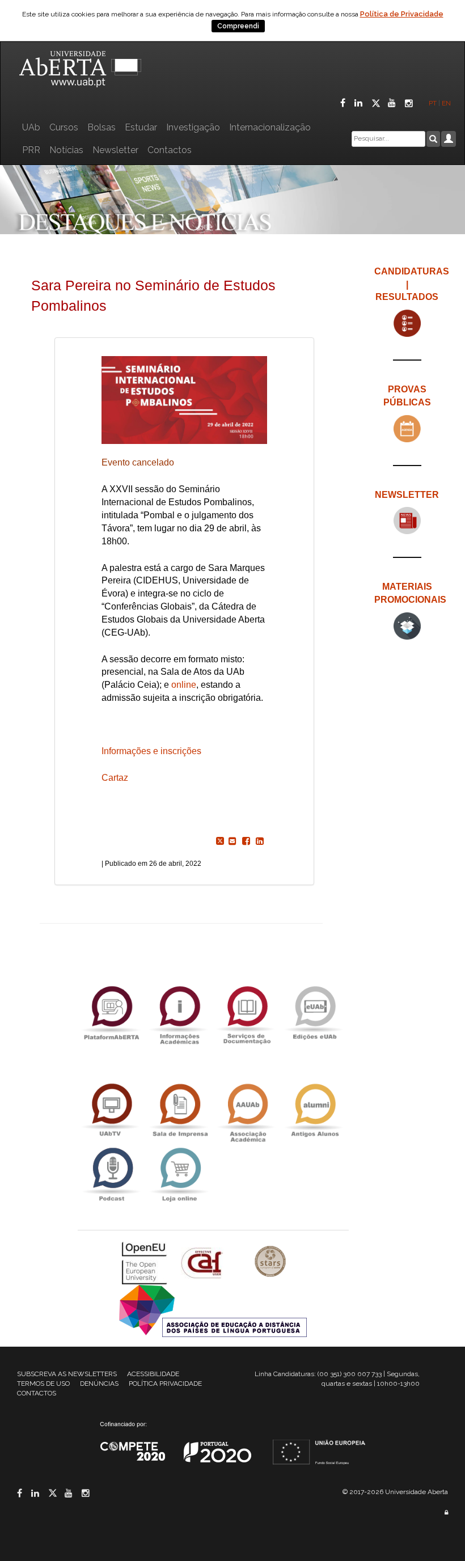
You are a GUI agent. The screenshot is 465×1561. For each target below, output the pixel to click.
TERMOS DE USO (43, 1383)
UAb (31, 127)
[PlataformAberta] (112, 1012)
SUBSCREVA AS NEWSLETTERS (67, 1374)
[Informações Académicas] (179, 1012)
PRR (31, 150)
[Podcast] (112, 1174)
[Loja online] (179, 1174)
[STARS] (270, 1262)
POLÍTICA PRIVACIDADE (165, 1383)
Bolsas (101, 127)
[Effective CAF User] (203, 1262)
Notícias (66, 150)
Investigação (193, 127)
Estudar (141, 127)
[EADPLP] (212, 1310)
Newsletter (115, 150)
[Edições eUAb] (315, 1012)
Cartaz (115, 777)
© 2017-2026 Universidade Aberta (395, 1492)
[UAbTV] (112, 1110)
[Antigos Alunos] (315, 1110)
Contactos (169, 150)
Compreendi (238, 26)
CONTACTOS (36, 1393)
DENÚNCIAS (99, 1383)
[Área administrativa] (446, 1512)
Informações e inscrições (151, 751)
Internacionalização (270, 127)
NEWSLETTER (407, 495)
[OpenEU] (145, 1262)
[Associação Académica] (247, 1110)
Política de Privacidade (401, 14)
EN (447, 103)
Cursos (63, 127)
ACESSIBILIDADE (153, 1374)
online (183, 684)
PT (433, 103)
